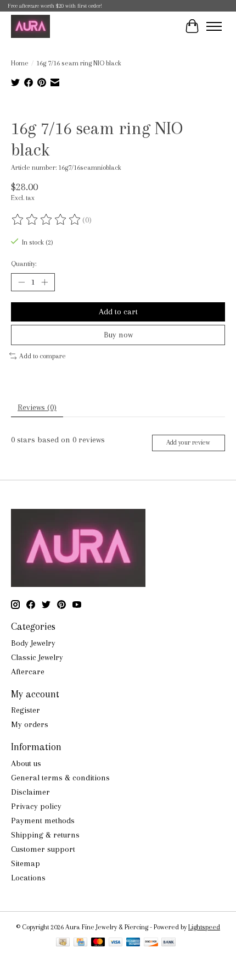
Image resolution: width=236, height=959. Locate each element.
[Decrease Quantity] (21, 282)
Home (20, 63)
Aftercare (27, 672)
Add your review (188, 442)
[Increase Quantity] (44, 282)
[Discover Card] (151, 943)
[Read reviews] (46, 219)
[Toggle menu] (214, 26)
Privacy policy (36, 806)
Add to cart (118, 312)
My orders (29, 724)
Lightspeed (204, 927)
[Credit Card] (80, 943)
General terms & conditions (60, 778)
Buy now (118, 335)
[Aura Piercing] (30, 26)
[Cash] (63, 943)
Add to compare (42, 356)
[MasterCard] (98, 943)
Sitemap (25, 863)
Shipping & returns (45, 835)
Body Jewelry (33, 643)
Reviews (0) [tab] (37, 407)
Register (25, 710)
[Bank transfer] (168, 943)
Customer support (43, 849)
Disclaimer (30, 792)
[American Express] (133, 943)
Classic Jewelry (37, 657)
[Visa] (116, 943)
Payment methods (43, 820)
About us (26, 763)
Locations (28, 878)
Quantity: (23, 263)
